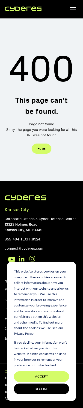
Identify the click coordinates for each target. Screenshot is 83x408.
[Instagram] (33, 259)
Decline (41, 389)
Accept (41, 376)
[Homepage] (23, 9)
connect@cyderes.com (24, 248)
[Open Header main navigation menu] (73, 10)
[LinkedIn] (22, 259)
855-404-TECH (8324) (23, 239)
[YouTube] (11, 259)
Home (41, 148)
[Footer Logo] (25, 199)
